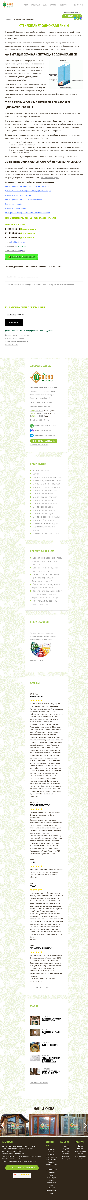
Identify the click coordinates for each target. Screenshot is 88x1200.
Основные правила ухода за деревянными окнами (46, 586)
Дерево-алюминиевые (51, 1164)
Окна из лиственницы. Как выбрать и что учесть (45, 569)
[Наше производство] (35, 1048)
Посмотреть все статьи (39, 1083)
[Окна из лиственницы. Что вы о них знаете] (35, 1071)
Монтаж (81, 1154)
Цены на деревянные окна (51, 1190)
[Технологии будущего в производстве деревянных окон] (35, 1058)
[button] (85, 1125)
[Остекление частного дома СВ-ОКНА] (14, 1136)
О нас (26, 5)
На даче (66, 1148)
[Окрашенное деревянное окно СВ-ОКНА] (44, 1136)
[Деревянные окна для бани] (35, 1032)
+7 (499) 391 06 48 (77, 5)
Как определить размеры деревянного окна (44, 602)
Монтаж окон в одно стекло (46, 533)
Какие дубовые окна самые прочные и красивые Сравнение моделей (45, 577)
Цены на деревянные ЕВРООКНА (18, 195)
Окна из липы (51, 1170)
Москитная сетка (11, 345)
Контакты (64, 5)
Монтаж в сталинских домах (46, 483)
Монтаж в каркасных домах (46, 523)
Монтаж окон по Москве (45, 490)
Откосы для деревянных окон (16, 341)
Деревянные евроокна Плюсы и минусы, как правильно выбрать (47, 561)
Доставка (37, 473)
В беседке (66, 1159)
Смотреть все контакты (39, 445)
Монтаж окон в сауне (43, 513)
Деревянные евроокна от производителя (52, 1020)
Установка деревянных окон (47, 480)
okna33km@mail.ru (72, 12)
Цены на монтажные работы (16, 208)
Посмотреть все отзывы (39, 987)
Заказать (53, 5)
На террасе (66, 1156)
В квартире (66, 1146)
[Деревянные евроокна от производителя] (35, 1022)
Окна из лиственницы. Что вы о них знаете (51, 1072)
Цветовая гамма (36, 660)
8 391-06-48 (36, 411)
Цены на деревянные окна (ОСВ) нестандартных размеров (28, 191)
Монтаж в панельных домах (46, 487)
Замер (80, 1146)
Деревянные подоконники (15, 338)
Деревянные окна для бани (51, 1033)
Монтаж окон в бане (43, 506)
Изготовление (80, 1151)
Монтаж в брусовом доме (45, 520)
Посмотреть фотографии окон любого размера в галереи (27, 213)
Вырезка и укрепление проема (43, 528)
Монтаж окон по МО (43, 493)
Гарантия (80, 1159)
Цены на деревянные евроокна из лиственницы (24, 199)
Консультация (80, 1156)
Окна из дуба (51, 1159)
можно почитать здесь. (50, 178)
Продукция (35, 5)
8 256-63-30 (36, 413)
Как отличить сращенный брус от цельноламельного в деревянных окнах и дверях (47, 594)
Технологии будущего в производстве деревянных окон (51, 1060)
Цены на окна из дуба (13, 204)
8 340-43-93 (36, 416)
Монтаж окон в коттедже (45, 503)
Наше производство (50, 1045)
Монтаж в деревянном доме (46, 516)
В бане (66, 1154)
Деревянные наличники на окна (17, 335)
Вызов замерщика (41, 470)
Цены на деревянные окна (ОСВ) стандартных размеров (27, 186)
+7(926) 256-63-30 (72, 16)
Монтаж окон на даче (43, 500)
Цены (45, 5)
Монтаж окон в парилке (44, 510)
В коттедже (66, 1151)
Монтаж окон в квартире (45, 497)
